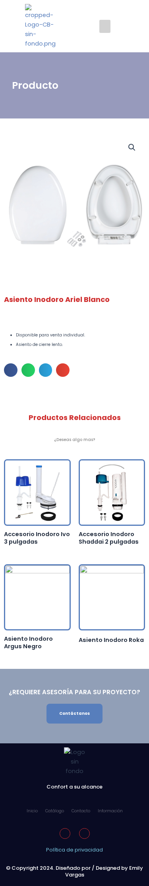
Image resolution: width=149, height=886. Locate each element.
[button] (104, 26)
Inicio (32, 811)
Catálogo (54, 811)
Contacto (81, 811)
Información (110, 811)
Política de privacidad (74, 850)
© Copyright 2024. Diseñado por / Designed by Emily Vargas (74, 871)
